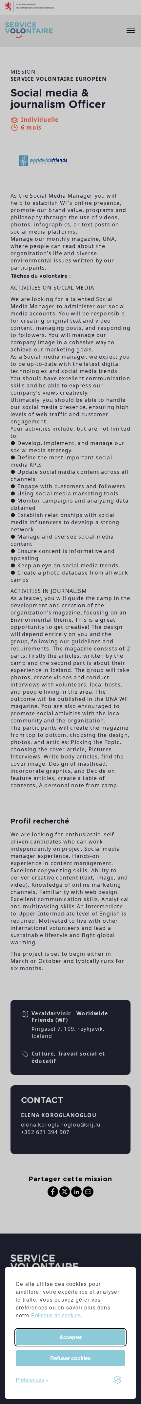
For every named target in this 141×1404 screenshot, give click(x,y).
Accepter (70, 1337)
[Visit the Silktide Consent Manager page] (117, 1380)
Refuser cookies (70, 1358)
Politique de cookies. (56, 1315)
